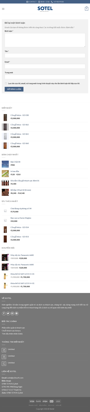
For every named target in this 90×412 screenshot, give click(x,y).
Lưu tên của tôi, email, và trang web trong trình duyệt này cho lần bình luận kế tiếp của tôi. (44, 83)
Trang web (9, 73)
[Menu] (3, 9)
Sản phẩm (43, 405)
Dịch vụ (51, 405)
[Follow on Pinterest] (17, 313)
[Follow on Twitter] (8, 313)
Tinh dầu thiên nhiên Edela (12, 333)
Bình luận (9, 31)
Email (7, 62)
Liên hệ (58, 405)
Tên (7, 51)
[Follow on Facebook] (4, 313)
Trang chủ (33, 405)
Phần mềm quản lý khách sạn (13, 328)
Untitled (11, 349)
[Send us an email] (12, 313)
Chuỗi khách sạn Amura (11, 330)
